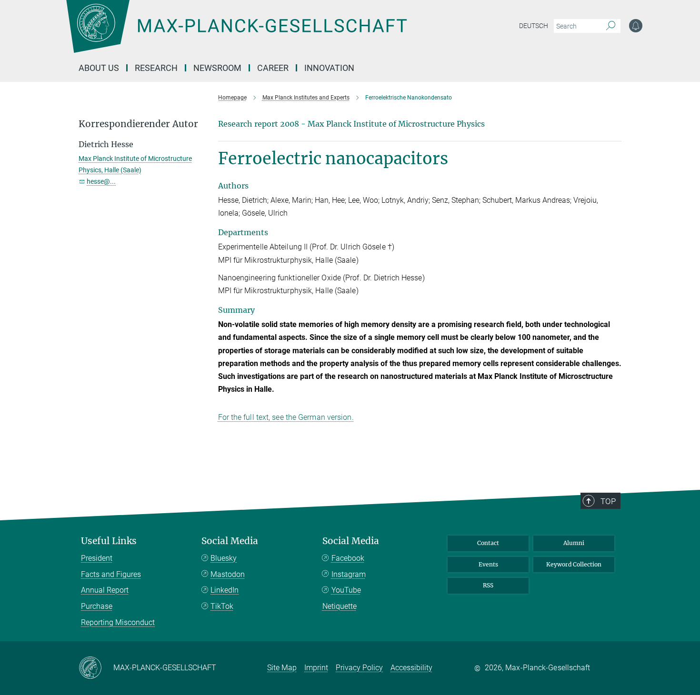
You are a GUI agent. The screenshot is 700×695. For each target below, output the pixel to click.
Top (608, 501)
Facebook (347, 558)
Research (156, 67)
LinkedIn (224, 590)
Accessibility (411, 667)
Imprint (316, 667)
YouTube (346, 590)
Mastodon (227, 574)
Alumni (573, 542)
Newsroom (217, 67)
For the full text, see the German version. (286, 417)
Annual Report (105, 590)
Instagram (348, 574)
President (96, 558)
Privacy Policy (359, 667)
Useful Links (109, 541)
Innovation (329, 67)
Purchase (96, 606)
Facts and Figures (111, 574)
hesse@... (101, 181)
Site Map (282, 667)
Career (273, 67)
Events (488, 564)
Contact (488, 542)
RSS (488, 585)
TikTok (221, 606)
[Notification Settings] (635, 25)
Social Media (229, 541)
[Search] (610, 26)
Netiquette (339, 606)
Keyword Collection (573, 564)
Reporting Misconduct (118, 622)
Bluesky (223, 558)
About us (99, 67)
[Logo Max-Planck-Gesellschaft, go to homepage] (236, 33)
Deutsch (533, 26)
